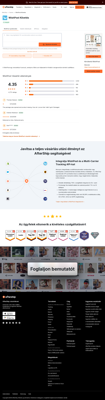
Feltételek (15, 394)
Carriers (11, 12)
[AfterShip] (8, 7)
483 (77, 94)
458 (77, 84)
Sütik (29, 394)
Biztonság (23, 394)
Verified (20, 100)
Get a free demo (93, 56)
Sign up (72, 7)
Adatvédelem (6, 394)
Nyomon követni (51, 44)
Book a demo (79, 7)
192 (77, 88)
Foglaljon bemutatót (52, 269)
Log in (65, 7)
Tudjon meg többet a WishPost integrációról (70, 201)
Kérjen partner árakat (93, 71)
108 (77, 91)
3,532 (77, 81)
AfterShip (4, 12)
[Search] (61, 7)
